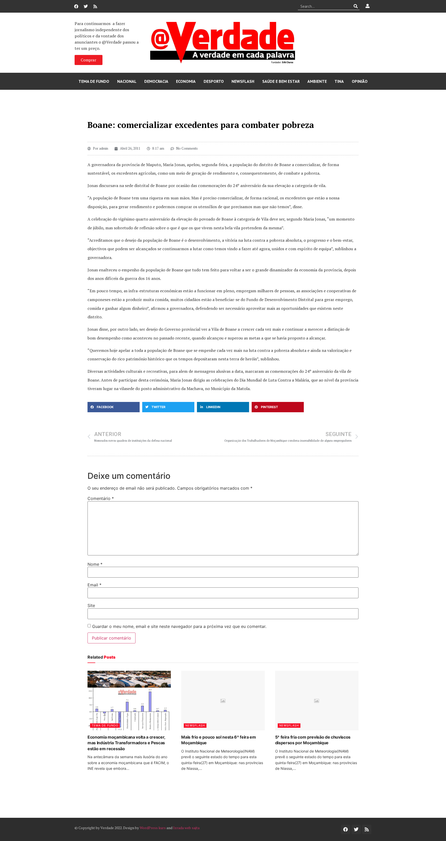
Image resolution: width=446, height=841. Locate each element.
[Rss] (95, 6)
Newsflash (243, 81)
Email (94, 585)
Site (91, 605)
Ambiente (317, 81)
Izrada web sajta (186, 827)
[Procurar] (356, 6)
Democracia (156, 81)
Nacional (127, 81)
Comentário (100, 498)
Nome (94, 564)
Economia (186, 81)
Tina (339, 81)
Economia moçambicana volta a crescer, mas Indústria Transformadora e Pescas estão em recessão (126, 742)
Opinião (360, 81)
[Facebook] (76, 6)
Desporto (214, 81)
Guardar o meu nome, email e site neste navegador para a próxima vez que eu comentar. (179, 626)
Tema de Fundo (93, 81)
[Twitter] (86, 6)
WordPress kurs (153, 827)
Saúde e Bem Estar (281, 81)
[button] (113, 407)
